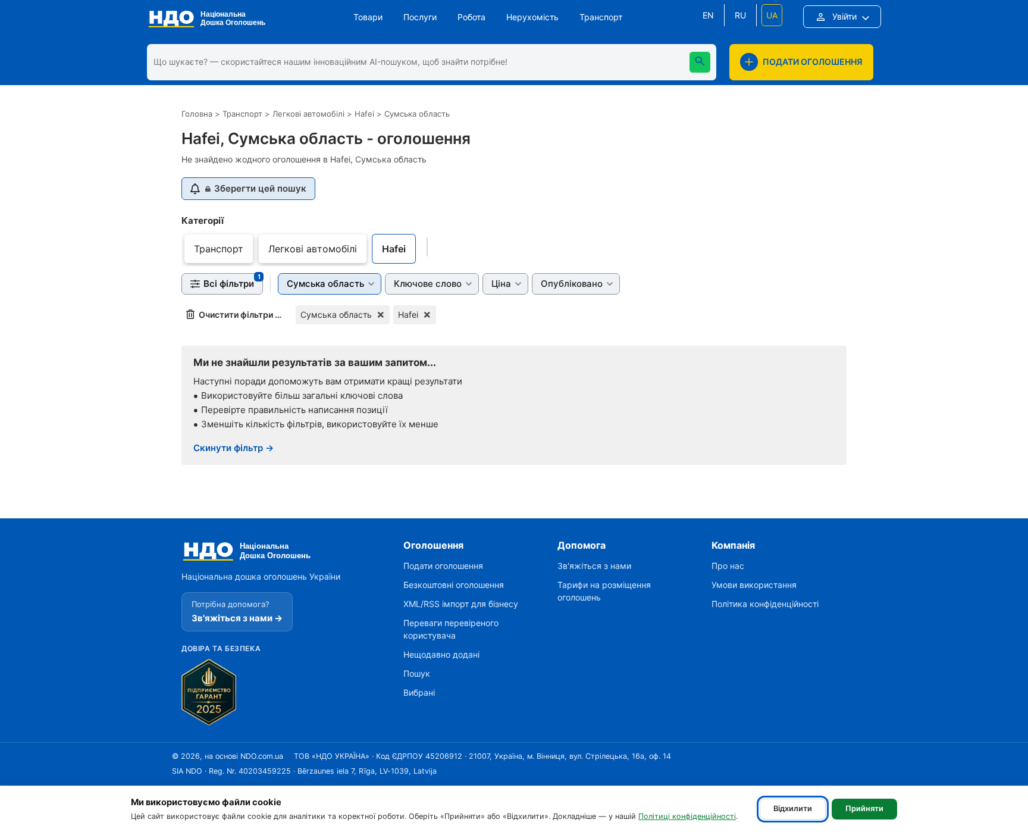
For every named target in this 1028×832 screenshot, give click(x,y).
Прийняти (864, 808)
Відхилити (792, 808)
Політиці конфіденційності (687, 816)
